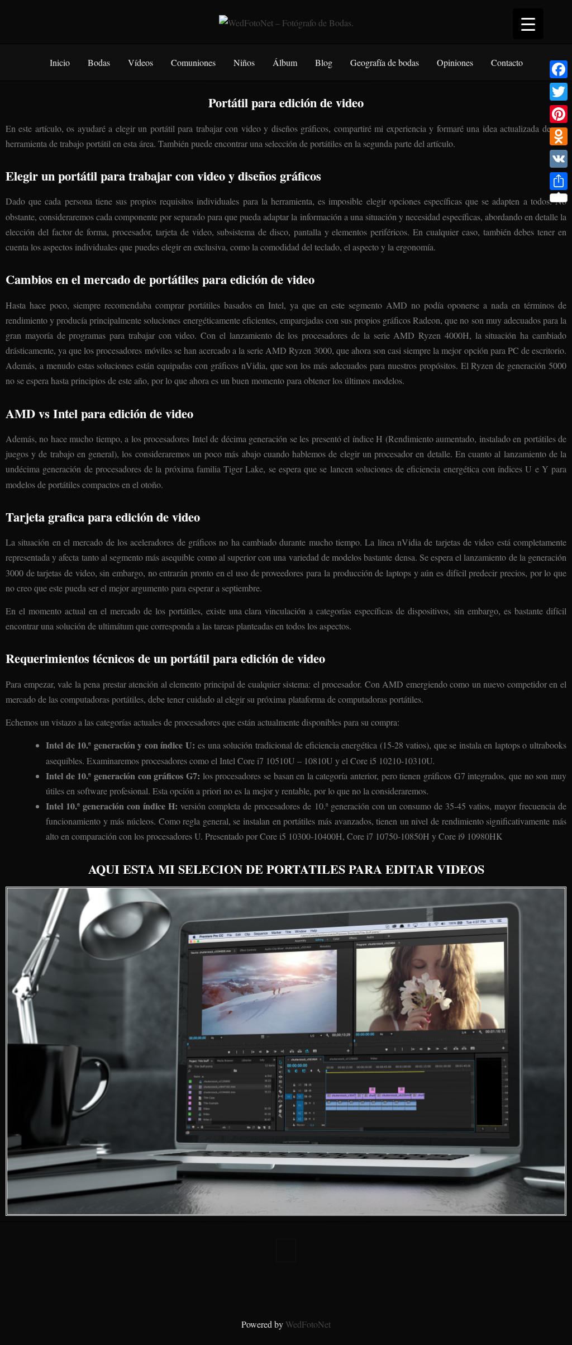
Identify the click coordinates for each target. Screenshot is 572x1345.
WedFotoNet (308, 1324)
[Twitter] (241, 1287)
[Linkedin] (313, 1287)
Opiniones (455, 62)
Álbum (285, 62)
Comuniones (193, 62)
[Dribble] (331, 1287)
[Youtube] (348, 1287)
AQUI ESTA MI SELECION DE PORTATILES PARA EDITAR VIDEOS (286, 869)
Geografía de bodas (384, 62)
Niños (244, 62)
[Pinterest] (259, 1287)
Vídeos (140, 62)
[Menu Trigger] (528, 23)
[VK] (558, 159)
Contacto (507, 62)
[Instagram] (295, 1287)
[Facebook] (223, 1287)
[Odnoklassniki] (558, 136)
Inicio (60, 62)
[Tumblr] (277, 1287)
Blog (323, 62)
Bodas (99, 62)
